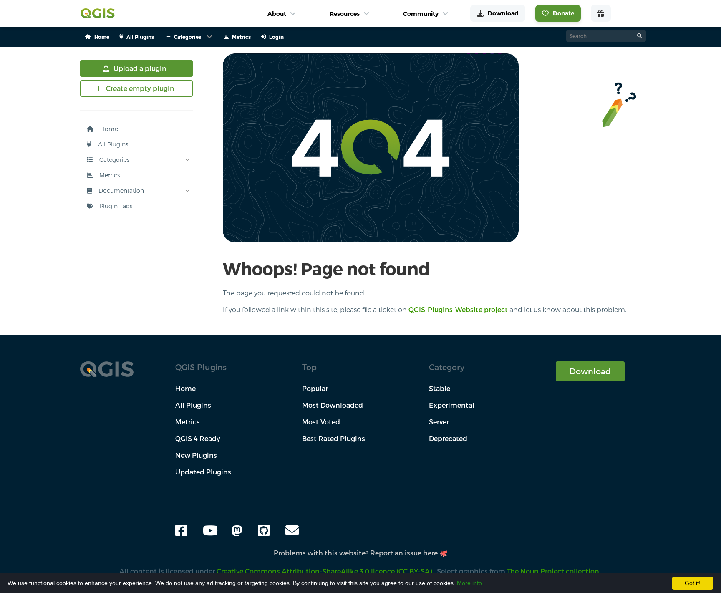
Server (439, 422)
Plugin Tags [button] (115, 205)
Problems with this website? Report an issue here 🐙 (361, 553)
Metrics (109, 175)
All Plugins (112, 144)
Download (590, 371)
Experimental (451, 405)
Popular (315, 388)
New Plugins (196, 455)
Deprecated (448, 438)
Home (108, 128)
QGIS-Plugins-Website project (458, 309)
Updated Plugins (203, 472)
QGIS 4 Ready (197, 438)
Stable (439, 388)
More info (469, 583)
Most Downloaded (332, 405)
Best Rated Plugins (333, 438)
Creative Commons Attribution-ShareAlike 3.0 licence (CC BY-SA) (325, 571)
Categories (113, 159)
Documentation (120, 190)
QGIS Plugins (201, 367)
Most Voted (321, 422)
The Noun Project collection (554, 571)
